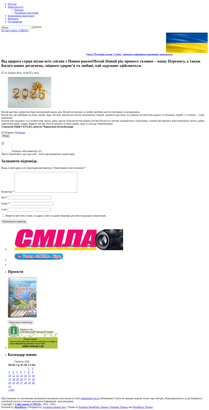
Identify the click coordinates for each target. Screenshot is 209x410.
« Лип (11, 389)
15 (29, 375)
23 (33, 379)
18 (13, 379)
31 (9, 386)
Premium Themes (119, 407)
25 (13, 382)
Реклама (19, 9)
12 (17, 375)
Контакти (13, 18)
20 (21, 379)
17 (9, 379)
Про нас (12, 4)
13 (21, 375)
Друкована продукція (26, 12)
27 (21, 382)
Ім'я (4, 197)
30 (33, 382)
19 (17, 379)
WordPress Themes (143, 407)
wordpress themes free (54, 407)
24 (9, 382)
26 (17, 382)
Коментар (7, 191)
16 (33, 375)
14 (25, 375)
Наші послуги (15, 7)
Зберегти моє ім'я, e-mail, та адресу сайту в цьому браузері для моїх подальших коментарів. (55, 215)
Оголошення (15, 21)
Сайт (4, 209)
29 (29, 382)
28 (25, 382)
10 (9, 375)
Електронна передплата (21, 15)
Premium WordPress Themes (93, 407)
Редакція (20, 132)
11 (13, 375)
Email (5, 203)
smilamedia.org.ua (90, 398)
